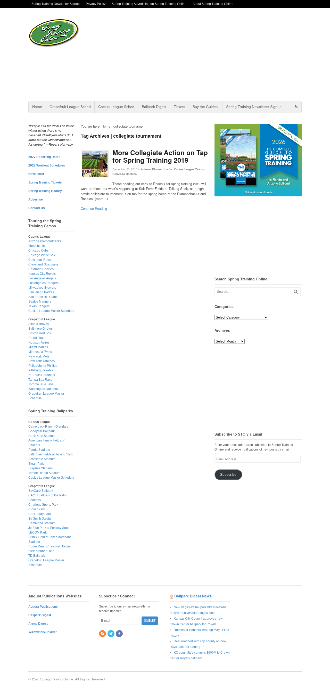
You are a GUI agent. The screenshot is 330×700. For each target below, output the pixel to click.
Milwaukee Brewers (42, 287)
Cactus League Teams (189, 169)
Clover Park (36, 509)
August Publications (43, 607)
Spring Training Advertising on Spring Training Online (149, 4)
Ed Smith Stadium (40, 518)
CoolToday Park (39, 514)
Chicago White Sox (41, 255)
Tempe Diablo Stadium (44, 473)
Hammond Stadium (41, 523)
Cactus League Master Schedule (51, 311)
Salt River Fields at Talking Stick (50, 454)
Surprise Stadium (40, 468)
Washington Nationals (43, 389)
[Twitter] (111, 634)
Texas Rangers (39, 306)
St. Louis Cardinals (41, 375)
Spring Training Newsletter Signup (55, 4)
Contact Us (36, 208)
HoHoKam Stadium (41, 436)
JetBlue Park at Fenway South (49, 528)
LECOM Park (37, 532)
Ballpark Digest (154, 107)
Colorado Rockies (124, 174)
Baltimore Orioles (40, 328)
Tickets (179, 107)
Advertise (35, 199)
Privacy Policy (95, 4)
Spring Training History (45, 191)
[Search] (296, 291)
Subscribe (228, 475)
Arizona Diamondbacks (156, 169)
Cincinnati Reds (39, 260)
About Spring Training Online (213, 4)
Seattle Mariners (39, 301)
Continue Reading (94, 208)
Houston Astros (39, 342)
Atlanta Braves (38, 324)
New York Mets (38, 356)
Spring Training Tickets (45, 182)
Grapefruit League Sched (70, 107)
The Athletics (37, 246)
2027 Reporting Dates (44, 157)
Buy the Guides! (206, 107)
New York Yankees (41, 361)
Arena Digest (38, 624)
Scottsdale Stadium (41, 459)
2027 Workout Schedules (46, 165)
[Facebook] (119, 634)
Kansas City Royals (42, 274)
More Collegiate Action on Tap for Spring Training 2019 (160, 156)
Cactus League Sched (116, 107)
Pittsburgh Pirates (40, 370)
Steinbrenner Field (41, 551)
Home (37, 107)
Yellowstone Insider (42, 632)
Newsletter (36, 174)
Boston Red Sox (39, 333)
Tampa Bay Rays (40, 379)
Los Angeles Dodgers (43, 283)
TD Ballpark (36, 555)
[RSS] (103, 634)
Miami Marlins (38, 347)
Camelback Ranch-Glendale (48, 426)
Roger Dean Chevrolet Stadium (50, 546)
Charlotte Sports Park (43, 504)
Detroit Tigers (37, 338)
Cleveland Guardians (43, 264)
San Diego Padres (41, 292)
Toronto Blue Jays (40, 384)
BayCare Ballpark (40, 491)
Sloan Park (36, 463)
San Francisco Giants (43, 297)
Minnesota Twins (40, 352)
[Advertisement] (206, 54)
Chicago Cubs (38, 250)
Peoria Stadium (39, 450)
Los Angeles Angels (42, 278)
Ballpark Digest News (193, 595)
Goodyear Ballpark (41, 431)
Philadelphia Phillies (42, 366)
